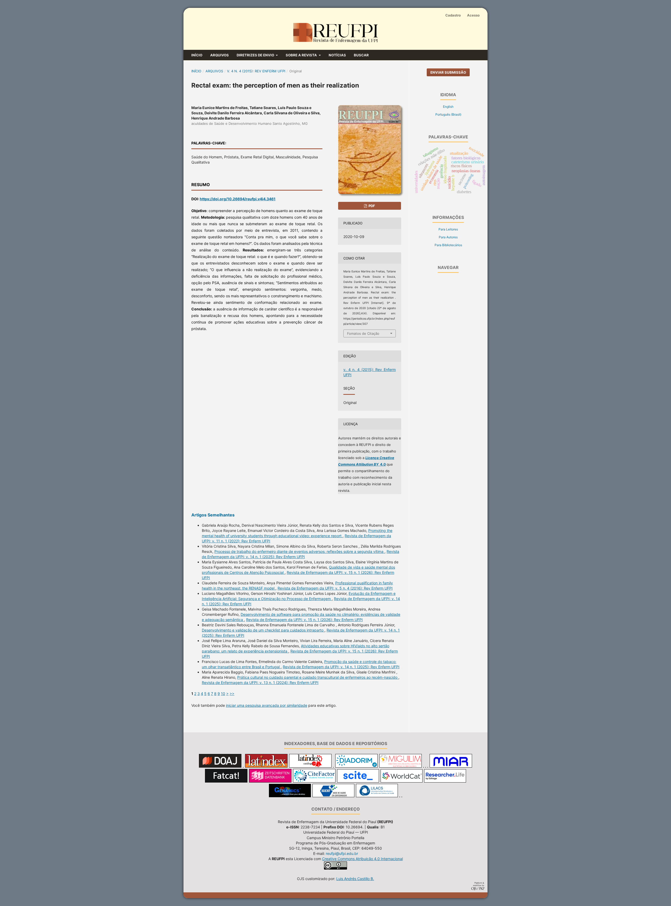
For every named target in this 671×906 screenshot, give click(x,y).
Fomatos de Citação (363, 333)
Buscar (361, 55)
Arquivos (219, 55)
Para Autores (448, 237)
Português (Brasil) (448, 114)
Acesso (473, 15)
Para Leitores (448, 229)
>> (232, 693)
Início (196, 55)
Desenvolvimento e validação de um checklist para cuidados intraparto (263, 630)
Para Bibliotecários (448, 245)
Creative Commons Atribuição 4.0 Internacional (362, 858)
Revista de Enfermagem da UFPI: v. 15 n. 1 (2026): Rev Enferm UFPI (304, 619)
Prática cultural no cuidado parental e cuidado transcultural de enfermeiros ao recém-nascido (317, 677)
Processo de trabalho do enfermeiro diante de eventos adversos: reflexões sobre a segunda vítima (299, 551)
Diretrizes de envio (256, 55)
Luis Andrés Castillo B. (355, 878)
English (448, 107)
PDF (371, 206)
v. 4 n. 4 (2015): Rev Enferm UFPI (256, 71)
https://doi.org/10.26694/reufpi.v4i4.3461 (237, 199)
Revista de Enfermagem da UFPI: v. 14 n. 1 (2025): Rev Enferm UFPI (341, 667)
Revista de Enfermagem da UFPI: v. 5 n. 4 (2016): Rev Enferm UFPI (335, 588)
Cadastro (453, 15)
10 (223, 693)
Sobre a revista (302, 55)
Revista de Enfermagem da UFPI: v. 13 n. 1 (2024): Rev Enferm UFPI (260, 682)
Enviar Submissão (448, 72)
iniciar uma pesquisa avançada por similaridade (266, 705)
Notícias (337, 55)
